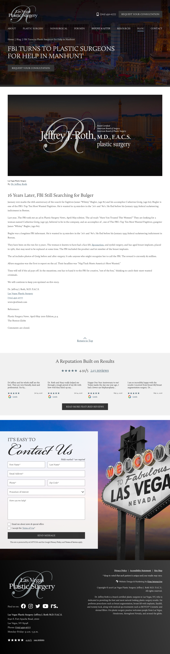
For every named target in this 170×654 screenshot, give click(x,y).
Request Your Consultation (140, 14)
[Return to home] (23, 14)
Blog (140, 28)
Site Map (158, 570)
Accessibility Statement (140, 570)
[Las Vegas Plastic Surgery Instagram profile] (30, 607)
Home (11, 39)
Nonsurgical (58, 28)
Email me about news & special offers (28, 524)
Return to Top (85, 340)
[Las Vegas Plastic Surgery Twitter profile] (37, 607)
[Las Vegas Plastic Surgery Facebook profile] (23, 608)
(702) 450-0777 (23, 627)
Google (15, 397)
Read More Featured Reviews (85, 406)
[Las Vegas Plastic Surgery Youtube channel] (45, 607)
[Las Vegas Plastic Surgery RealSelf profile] (54, 607)
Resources (124, 28)
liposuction (98, 244)
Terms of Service (71, 542)
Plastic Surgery (33, 28)
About (12, 28)
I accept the (23, 528)
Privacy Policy (56, 542)
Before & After (101, 28)
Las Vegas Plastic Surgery (20, 293)
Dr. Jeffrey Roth (19, 184)
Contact (156, 28)
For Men (79, 28)
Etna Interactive (154, 581)
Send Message (46, 535)
